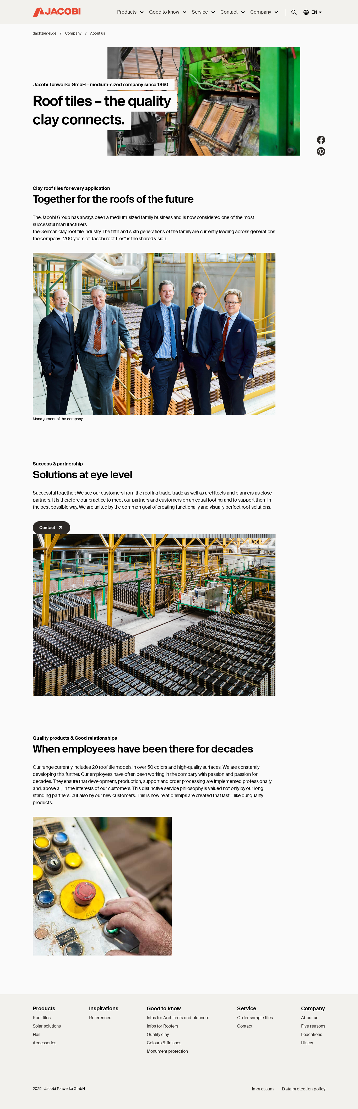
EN (314, 12)
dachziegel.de (44, 33)
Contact (47, 527)
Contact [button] (229, 12)
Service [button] (200, 12)
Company (73, 33)
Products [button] (127, 12)
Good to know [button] (164, 12)
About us (97, 33)
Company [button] (260, 12)
